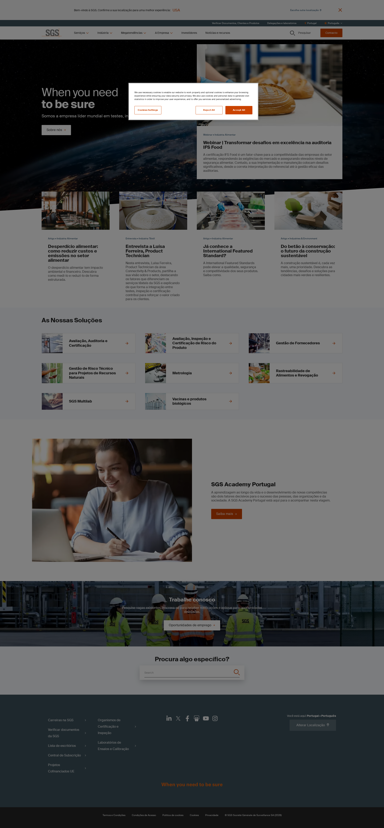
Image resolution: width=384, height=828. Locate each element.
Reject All (209, 110)
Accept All (239, 110)
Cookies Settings (148, 110)
